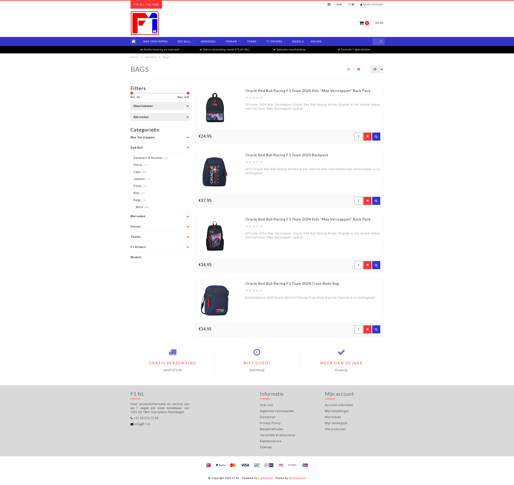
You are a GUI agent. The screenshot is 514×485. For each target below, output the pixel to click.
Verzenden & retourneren (278, 435)
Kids (139, 193)
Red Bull (184, 41)
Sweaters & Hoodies (151, 157)
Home (134, 57)
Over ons (266, 405)
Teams (252, 41)
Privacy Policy (270, 423)
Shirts (141, 164)
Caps (140, 172)
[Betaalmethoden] (209, 465)
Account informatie (339, 405)
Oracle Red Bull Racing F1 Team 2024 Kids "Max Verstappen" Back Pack (308, 90)
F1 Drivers (274, 41)
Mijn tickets (333, 417)
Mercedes (208, 41)
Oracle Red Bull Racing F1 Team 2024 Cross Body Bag (292, 283)
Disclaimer (267, 417)
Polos (140, 186)
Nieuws (316, 41)
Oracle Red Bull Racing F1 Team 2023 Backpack (286, 155)
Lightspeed (265, 478)
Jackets (142, 179)
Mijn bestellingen (337, 411)
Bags (140, 200)
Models (298, 41)
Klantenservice (270, 441)
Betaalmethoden (272, 429)
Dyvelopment (297, 478)
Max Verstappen (155, 41)
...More (141, 207)
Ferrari (231, 41)
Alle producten (335, 429)
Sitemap (266, 447)
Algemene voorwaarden (277, 411)
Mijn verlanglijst (336, 423)
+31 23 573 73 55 (146, 418)
